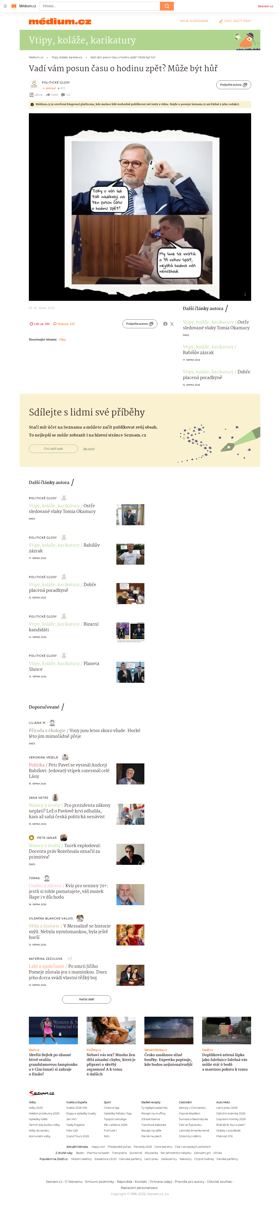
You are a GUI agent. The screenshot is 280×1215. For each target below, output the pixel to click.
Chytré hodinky (204, 1159)
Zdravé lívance (150, 1119)
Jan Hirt (71, 1119)
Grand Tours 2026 (77, 1136)
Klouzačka (151, 1153)
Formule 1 (110, 1130)
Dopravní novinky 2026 (231, 1119)
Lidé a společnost (46, 966)
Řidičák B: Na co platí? (230, 1124)
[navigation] (5, 6)
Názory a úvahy (44, 805)
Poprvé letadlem (189, 1113)
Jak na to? (89, 448)
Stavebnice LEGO (105, 1159)
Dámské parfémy (130, 1159)
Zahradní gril (202, 1153)
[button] (140, 207)
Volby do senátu (39, 1130)
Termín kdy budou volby (44, 1124)
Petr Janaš (47, 837)
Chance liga (111, 1107)
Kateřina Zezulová (46, 958)
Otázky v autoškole (228, 1130)
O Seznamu (73, 1182)
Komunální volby (39, 1136)
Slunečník (136, 1153)
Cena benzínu (163, 1146)
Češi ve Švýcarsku (190, 1124)
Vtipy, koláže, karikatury (208, 322)
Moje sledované (194, 21)
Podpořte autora (231, 84)
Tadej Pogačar (75, 1124)
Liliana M (37, 722)
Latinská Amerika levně (194, 1130)
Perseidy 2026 (143, 1146)
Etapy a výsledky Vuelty (81, 1113)
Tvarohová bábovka (153, 1124)
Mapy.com (98, 1146)
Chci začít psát (237, 21)
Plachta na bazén (98, 1153)
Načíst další (86, 999)
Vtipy (62, 339)
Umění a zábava (45, 886)
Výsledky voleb (38, 1119)
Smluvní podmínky (99, 1182)
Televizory (185, 1159)
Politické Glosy (56, 82)
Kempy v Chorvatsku (192, 1107)
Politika (37, 765)
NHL (107, 1136)
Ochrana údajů (161, 1182)
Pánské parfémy (227, 1159)
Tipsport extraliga (115, 1119)
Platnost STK (224, 1136)
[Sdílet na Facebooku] (165, 324)
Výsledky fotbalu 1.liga (118, 1113)
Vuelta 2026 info (76, 1107)
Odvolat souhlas (219, 1182)
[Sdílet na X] (172, 324)
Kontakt (141, 1182)
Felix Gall (72, 1130)
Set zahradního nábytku (176, 1153)
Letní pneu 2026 (226, 1107)
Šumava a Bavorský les (193, 1119)
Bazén (80, 1153)
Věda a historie (44, 926)
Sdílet (54, 94)
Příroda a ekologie (47, 730)
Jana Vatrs (38, 797)
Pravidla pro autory (189, 1182)
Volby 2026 (36, 1107)
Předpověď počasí (119, 1146)
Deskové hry (169, 1159)
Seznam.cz (265, 6)
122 (68, 94)
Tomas (34, 878)
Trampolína (119, 1153)
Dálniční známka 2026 (230, 1113)
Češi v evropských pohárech (193, 1146)
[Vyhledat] (167, 6)
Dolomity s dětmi (190, 1136)
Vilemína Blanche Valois (51, 918)
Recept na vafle (151, 1130)
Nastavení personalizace (139, 1188)
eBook (39, 94)
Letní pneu (151, 1159)
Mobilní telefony (81, 1159)
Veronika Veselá (43, 757)
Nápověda (124, 1182)
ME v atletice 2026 (115, 1124)
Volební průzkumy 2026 (44, 1113)
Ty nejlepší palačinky (154, 1107)
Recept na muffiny (153, 1113)
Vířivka (217, 1153)
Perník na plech (151, 1136)
